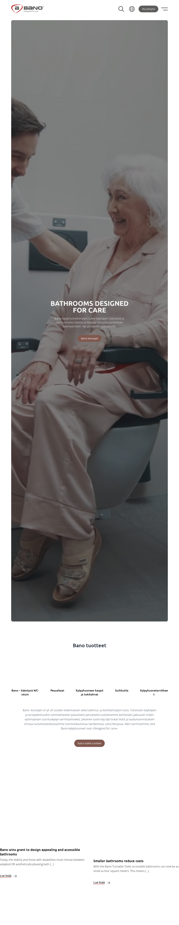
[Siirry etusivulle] (27, 8)
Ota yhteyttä (148, 9)
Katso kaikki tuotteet (89, 743)
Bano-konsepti (89, 338)
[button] (132, 9)
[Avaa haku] (121, 9)
